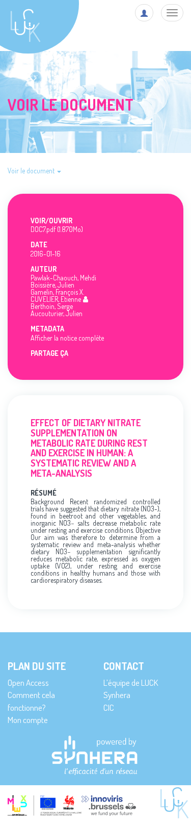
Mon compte (28, 719)
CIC (108, 707)
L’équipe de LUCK (130, 682)
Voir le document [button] (32, 170)
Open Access (28, 682)
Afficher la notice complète (67, 337)
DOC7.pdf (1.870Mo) (57, 229)
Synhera (116, 694)
